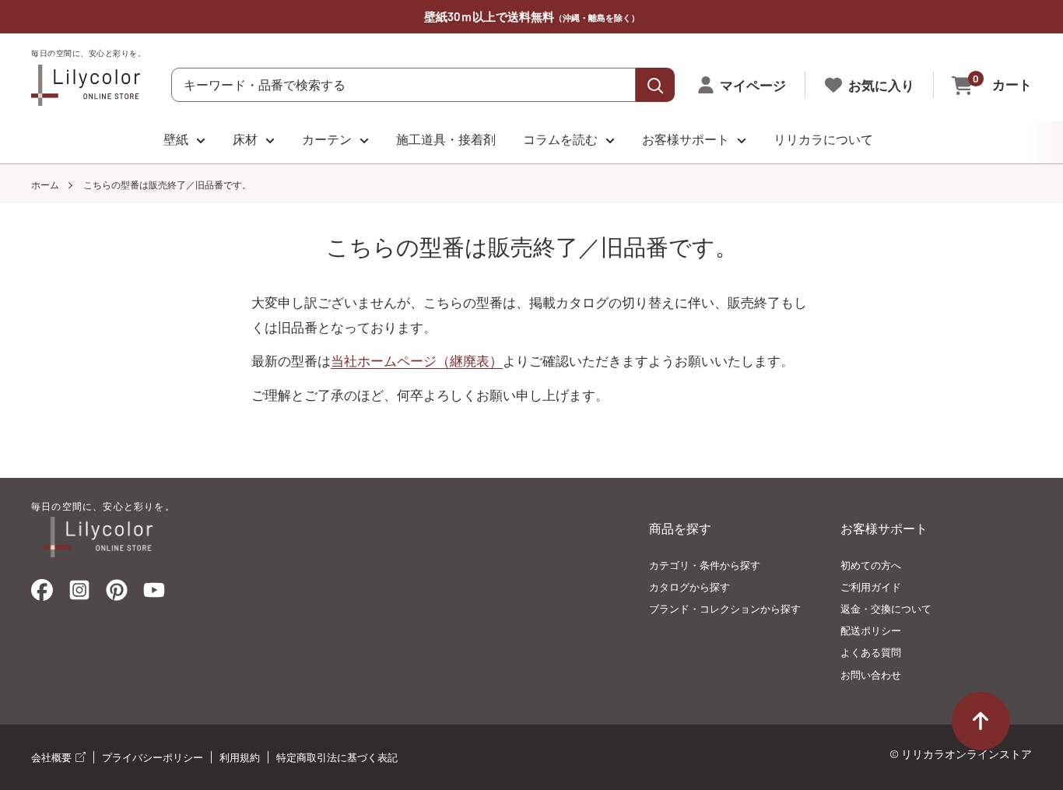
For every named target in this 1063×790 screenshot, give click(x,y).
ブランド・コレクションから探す (725, 608)
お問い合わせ (870, 675)
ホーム (45, 184)
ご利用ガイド (870, 587)
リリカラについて (823, 139)
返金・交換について (885, 608)
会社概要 (52, 757)
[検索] (655, 85)
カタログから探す (689, 587)
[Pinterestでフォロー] (117, 593)
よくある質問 (870, 652)
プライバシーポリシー (152, 757)
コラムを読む (560, 139)
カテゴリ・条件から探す (704, 565)
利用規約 (239, 757)
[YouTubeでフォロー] (154, 594)
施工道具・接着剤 (446, 139)
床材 (245, 139)
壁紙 (175, 139)
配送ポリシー (870, 630)
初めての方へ (870, 565)
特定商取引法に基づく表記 (337, 757)
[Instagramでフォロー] (79, 594)
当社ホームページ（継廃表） (417, 360)
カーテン (327, 139)
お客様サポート (685, 139)
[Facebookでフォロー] (42, 593)
